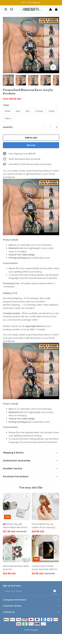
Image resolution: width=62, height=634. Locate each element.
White (7, 111)
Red (28, 111)
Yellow (8, 118)
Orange (39, 111)
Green (51, 111)
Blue (18, 111)
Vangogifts (34, 630)
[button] (6, 9)
